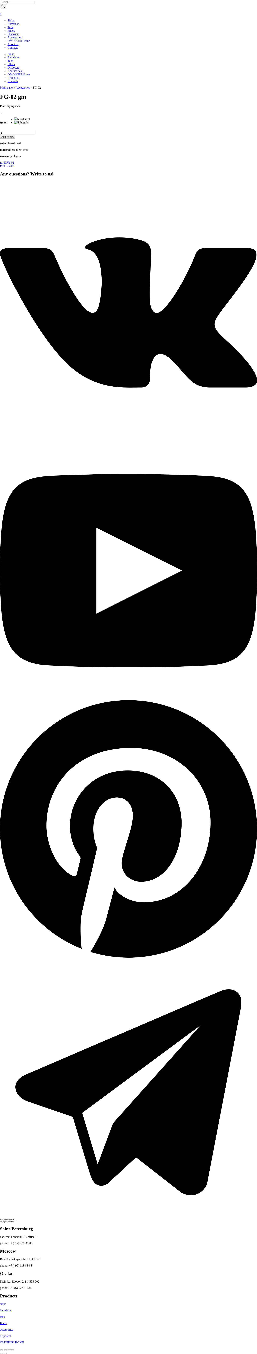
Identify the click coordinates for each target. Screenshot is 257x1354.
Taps (10, 27)
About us (13, 44)
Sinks (11, 20)
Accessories (15, 37)
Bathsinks (13, 23)
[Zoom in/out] (12, 1349)
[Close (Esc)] (1, 1349)
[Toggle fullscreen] (9, 1349)
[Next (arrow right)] (5, 1353)
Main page (6, 87)
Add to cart (8, 136)
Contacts (13, 47)
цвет (3, 122)
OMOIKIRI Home (19, 40)
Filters (11, 30)
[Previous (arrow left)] (1, 1353)
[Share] (5, 1349)
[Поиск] (3, 6)
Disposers (13, 34)
